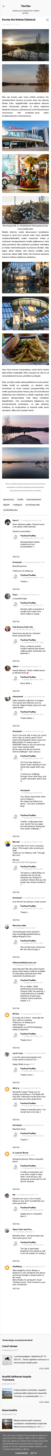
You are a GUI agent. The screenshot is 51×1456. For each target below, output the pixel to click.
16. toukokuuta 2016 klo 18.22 (24, 928)
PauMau (25, 6)
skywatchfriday (37, 490)
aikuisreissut (8, 499)
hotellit (20, 499)
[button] (47, 20)
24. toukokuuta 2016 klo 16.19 (33, 1267)
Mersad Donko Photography (24, 862)
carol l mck (18, 1053)
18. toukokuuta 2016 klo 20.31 (24, 1155)
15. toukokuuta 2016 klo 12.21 (29, 595)
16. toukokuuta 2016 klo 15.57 (34, 898)
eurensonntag (26, 483)
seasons (7, 483)
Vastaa (16, 557)
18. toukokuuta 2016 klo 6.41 (33, 1125)
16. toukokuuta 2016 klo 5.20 (33, 731)
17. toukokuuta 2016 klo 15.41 (32, 983)
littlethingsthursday (27, 490)
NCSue (16, 1014)
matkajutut (17, 505)
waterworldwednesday (16, 490)
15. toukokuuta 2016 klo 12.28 (32, 538)
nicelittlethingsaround (16, 483)
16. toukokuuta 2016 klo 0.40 (34, 697)
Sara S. (16, 520)
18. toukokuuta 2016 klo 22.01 (32, 1168)
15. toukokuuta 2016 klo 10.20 (31, 520)
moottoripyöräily (33, 505)
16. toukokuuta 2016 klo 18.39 (32, 714)
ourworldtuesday (11, 487)
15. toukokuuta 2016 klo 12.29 (32, 578)
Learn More (21, 1453)
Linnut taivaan (9, 1346)
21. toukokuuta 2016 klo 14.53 (32, 1245)
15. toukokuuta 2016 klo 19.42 (24, 629)
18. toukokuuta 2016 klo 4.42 (30, 1088)
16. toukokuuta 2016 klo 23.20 (24, 965)
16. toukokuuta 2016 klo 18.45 (32, 943)
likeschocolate (19, 925)
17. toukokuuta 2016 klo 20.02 (35, 1053)
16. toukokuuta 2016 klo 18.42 (32, 758)
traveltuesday (27, 487)
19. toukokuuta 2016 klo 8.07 (31, 818)
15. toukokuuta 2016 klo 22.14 (30, 667)
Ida (14, 1194)
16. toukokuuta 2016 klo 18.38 (32, 642)
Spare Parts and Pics (22, 1229)
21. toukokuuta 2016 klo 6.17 (24, 1232)
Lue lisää (44, 1368)
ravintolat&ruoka (10, 510)
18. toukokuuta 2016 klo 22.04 (32, 1210)
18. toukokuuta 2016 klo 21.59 (32, 1071)
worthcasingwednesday (37, 487)
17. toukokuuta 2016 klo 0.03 (30, 1014)
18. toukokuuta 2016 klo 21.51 (27, 1195)
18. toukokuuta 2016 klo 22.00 (32, 1136)
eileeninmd (18, 696)
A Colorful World (20, 1153)
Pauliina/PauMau (28, 536)
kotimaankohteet (34, 499)
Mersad (16, 842)
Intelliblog (17, 1266)
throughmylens (34, 483)
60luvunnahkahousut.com (24, 962)
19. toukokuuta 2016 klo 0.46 (31, 793)
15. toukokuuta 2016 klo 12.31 (32, 605)
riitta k (15, 666)
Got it (33, 1453)
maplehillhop (19, 487)
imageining (42, 483)
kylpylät (6, 505)
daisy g (16, 1088)
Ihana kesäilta (9, 1410)
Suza (15, 594)
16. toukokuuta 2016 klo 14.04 (31, 842)
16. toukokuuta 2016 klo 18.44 (32, 869)
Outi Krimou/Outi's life (23, 627)
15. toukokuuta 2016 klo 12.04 (34, 562)
